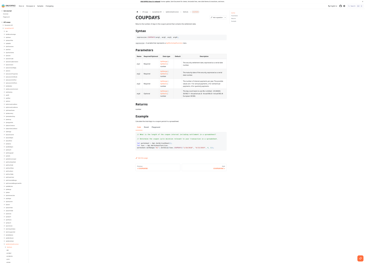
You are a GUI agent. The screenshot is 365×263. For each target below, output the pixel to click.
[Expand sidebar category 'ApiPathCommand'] (5, 159)
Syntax (233, 13)
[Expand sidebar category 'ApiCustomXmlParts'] (5, 83)
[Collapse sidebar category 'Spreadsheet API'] (4, 28)
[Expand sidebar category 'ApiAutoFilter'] (5, 40)
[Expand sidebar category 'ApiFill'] (5, 95)
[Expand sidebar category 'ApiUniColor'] (5, 226)
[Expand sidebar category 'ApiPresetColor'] (5, 177)
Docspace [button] (29, 6)
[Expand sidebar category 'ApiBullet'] (5, 43)
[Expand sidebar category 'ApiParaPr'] (5, 150)
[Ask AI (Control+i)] (360, 258)
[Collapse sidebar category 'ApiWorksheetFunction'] (5, 244)
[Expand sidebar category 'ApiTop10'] (5, 222)
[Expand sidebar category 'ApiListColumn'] (5, 134)
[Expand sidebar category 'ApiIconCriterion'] (5, 125)
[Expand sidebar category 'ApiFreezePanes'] (5, 110)
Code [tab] (139, 127)
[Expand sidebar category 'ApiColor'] (5, 55)
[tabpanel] (181, 141)
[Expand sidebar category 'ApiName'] (5, 143)
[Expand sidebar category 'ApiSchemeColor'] (5, 195)
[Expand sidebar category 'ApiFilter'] (5, 98)
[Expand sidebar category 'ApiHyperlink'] (5, 122)
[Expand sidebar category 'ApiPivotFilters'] (5, 168)
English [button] (333, 6)
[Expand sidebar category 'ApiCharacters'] (5, 46)
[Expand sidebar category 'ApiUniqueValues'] (5, 229)
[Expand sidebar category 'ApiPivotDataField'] (5, 162)
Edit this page (143, 158)
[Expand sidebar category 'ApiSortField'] (5, 207)
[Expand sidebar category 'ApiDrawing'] (5, 92)
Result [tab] (146, 127)
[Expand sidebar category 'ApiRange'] (5, 189)
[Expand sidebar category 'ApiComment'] (5, 64)
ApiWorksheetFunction (174, 43)
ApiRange (163, 61)
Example (233, 21)
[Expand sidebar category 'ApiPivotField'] (5, 165)
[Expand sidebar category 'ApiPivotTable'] (5, 174)
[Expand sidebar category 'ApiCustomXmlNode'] (5, 77)
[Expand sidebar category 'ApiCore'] (5, 70)
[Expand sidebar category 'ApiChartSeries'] (5, 52)
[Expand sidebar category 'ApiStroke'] (5, 213)
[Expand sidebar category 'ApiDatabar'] (5, 86)
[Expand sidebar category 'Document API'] (4, 25)
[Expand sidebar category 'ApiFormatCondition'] (5, 104)
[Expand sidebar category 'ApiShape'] (5, 198)
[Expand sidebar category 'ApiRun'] (5, 192)
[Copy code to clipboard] (224, 37)
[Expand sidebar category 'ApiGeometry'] (5, 113)
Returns (233, 18)
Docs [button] (21, 6)
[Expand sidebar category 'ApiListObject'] (5, 137)
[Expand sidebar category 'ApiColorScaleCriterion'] (5, 61)
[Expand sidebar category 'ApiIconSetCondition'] (5, 128)
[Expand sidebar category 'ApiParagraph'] (5, 153)
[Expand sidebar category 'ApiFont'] (5, 101)
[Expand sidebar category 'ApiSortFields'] (5, 210)
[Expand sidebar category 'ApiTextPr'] (5, 216)
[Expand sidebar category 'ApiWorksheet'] (5, 241)
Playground (156, 127)
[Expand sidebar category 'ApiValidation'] (5, 235)
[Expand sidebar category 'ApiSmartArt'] (5, 201)
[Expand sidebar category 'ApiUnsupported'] (5, 232)
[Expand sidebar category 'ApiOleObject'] (5, 146)
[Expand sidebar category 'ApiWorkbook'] (5, 238)
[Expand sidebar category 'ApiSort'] (5, 204)
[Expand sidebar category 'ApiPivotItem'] (5, 171)
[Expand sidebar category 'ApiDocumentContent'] (5, 89)
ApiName (163, 64)
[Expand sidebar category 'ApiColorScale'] (5, 58)
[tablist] (181, 127)
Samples (40, 6)
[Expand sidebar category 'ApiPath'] (5, 156)
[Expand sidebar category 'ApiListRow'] (5, 140)
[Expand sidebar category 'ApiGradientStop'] (5, 116)
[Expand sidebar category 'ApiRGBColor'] (5, 186)
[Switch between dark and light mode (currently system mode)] (344, 6)
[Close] (362, 1)
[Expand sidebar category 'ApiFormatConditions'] (5, 107)
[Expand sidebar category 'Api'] (5, 31)
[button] (13, 11)
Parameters (234, 16)
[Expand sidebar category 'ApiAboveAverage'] (5, 34)
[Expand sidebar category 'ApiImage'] (5, 131)
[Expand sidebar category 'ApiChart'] (5, 49)
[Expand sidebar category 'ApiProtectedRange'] (5, 180)
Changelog (49, 6)
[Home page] (137, 11)
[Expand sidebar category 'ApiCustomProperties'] (5, 73)
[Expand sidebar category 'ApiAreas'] (5, 37)
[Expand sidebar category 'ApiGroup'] (5, 119)
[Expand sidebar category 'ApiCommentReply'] (5, 67)
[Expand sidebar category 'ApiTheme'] (5, 219)
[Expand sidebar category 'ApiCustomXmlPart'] (5, 80)
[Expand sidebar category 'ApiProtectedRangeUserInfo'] (5, 183)
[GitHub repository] (340, 6)
